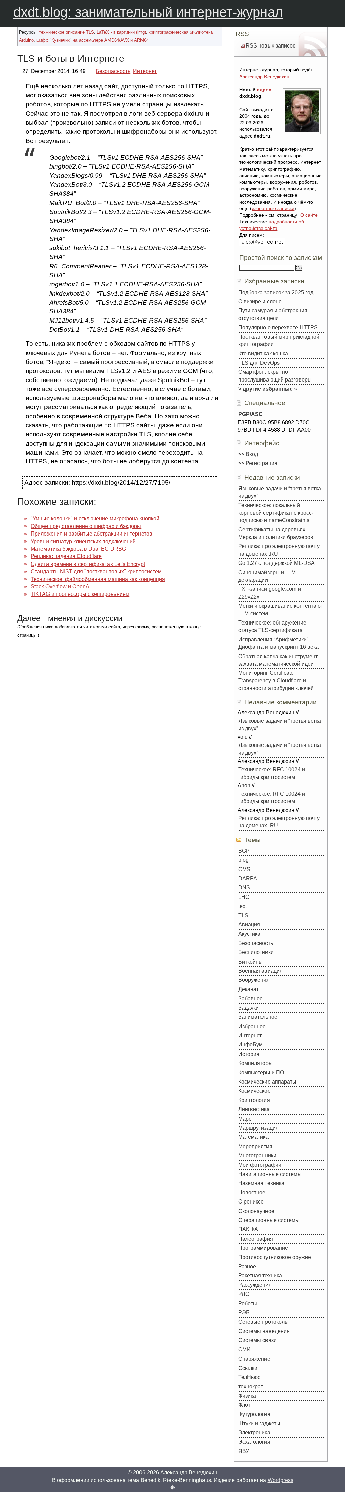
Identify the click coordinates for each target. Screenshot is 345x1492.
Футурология (254, 1414)
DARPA (247, 878)
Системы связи (257, 1340)
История (248, 1054)
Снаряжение (254, 1359)
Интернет (145, 71)
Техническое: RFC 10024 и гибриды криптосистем (271, 773)
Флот (244, 1405)
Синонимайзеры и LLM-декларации (267, 576)
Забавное (250, 998)
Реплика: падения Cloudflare (66, 556)
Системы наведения (264, 1331)
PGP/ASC (250, 414)
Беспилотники (256, 952)
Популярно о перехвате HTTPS (278, 327)
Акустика (249, 934)
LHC (243, 897)
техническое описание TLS (66, 32)
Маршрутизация (258, 1128)
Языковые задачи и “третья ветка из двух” (279, 492)
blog (243, 860)
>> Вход (248, 454)
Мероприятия (255, 1146)
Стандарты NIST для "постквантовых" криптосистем (96, 571)
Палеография (255, 1239)
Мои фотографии (259, 1165)
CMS (244, 869)
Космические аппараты (267, 1082)
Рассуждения (255, 1285)
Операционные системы (269, 1220)
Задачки (248, 1008)
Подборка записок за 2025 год (275, 292)
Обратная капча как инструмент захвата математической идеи (278, 660)
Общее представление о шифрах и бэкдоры (86, 526)
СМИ (244, 1349)
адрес (264, 89)
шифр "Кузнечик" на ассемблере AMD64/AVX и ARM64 (92, 40)
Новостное (251, 1192)
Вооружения (254, 980)
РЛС (243, 1294)
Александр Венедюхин (264, 76)
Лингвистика (254, 1109)
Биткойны (250, 962)
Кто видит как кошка (263, 353)
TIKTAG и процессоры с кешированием (80, 594)
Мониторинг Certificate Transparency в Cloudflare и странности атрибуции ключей (276, 680)
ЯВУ (243, 1451)
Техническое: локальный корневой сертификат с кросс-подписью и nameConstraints (275, 512)
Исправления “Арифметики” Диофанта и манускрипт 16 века (278, 643)
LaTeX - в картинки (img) (121, 32)
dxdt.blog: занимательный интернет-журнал (148, 12)
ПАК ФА (248, 1229)
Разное (247, 1266)
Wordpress (280, 1480)
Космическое (254, 1091)
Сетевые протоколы (263, 1322)
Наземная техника (261, 1183)
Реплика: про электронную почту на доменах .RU (279, 549)
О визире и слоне (260, 301)
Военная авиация (260, 971)
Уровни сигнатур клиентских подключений (83, 541)
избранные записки (273, 208)
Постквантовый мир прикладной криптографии (278, 340)
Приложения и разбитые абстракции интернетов (91, 534)
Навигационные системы (270, 1174)
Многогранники (257, 1155)
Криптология (254, 1100)
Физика (247, 1396)
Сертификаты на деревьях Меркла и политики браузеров (275, 533)
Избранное (252, 1026)
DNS (244, 887)
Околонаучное (256, 1211)
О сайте (309, 215)
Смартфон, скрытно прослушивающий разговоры (275, 375)
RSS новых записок (270, 46)
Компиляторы (255, 1063)
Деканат (248, 989)
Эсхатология (254, 1442)
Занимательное (257, 1017)
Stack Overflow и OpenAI (61, 586)
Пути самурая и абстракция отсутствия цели (272, 314)
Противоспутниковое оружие (274, 1257)
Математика (253, 1137)
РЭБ (244, 1312)
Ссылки (247, 1368)
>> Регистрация (257, 463)
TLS (243, 915)
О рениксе (251, 1202)
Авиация (249, 924)
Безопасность (113, 71)
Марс (244, 1119)
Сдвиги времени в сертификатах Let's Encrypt (88, 564)
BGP (244, 851)
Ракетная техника (260, 1275)
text (242, 906)
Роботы (247, 1303)
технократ (250, 1386)
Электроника (254, 1432)
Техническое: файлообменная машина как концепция (98, 579)
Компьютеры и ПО (261, 1072)
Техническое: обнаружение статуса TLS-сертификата (272, 626)
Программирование (263, 1248)
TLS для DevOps (259, 363)
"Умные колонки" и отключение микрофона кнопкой (95, 518)
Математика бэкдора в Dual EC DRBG (78, 549)
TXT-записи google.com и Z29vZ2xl (269, 592)
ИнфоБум (250, 1044)
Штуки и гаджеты (259, 1423)
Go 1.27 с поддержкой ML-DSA (276, 563)
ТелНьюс (249, 1377)
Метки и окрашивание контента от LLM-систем (280, 609)
